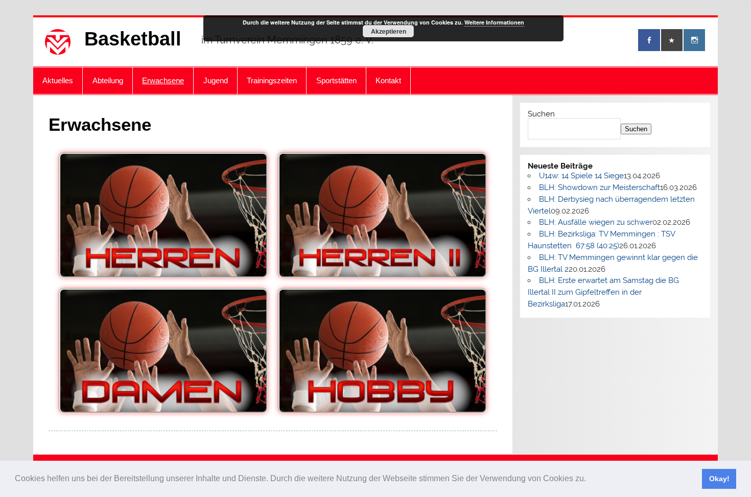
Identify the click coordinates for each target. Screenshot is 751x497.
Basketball (132, 39)
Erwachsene (163, 80)
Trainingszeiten (272, 80)
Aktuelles (57, 80)
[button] (589, 479)
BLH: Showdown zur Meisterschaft (599, 187)
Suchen (541, 114)
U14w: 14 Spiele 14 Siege (581, 175)
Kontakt (388, 80)
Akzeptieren (388, 31)
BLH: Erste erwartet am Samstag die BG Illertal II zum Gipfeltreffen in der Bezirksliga (603, 292)
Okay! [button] (719, 479)
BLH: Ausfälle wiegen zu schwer (595, 222)
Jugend (215, 80)
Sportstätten (336, 80)
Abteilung (107, 80)
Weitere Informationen (494, 22)
